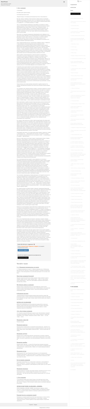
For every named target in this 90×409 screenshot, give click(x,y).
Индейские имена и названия (25, 285)
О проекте (31, 404)
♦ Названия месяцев (22, 293)
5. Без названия (21, 377)
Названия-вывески (22, 325)
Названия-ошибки (22, 342)
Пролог (71, 10)
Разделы (35, 404)
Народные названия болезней (25, 276)
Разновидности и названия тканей (26, 395)
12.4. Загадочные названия (24, 311)
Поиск (79, 1)
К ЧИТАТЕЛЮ (73, 7)
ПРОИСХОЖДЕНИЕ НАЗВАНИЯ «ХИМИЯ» (29, 386)
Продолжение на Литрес (75, 13)
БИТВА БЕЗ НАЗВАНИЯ (24, 302)
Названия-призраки (22, 368)
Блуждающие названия (23, 360)
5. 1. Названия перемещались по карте (28, 267)
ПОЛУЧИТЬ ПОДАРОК (23, 250)
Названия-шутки (21, 351)
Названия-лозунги (22, 333)
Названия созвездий (22, 320)
